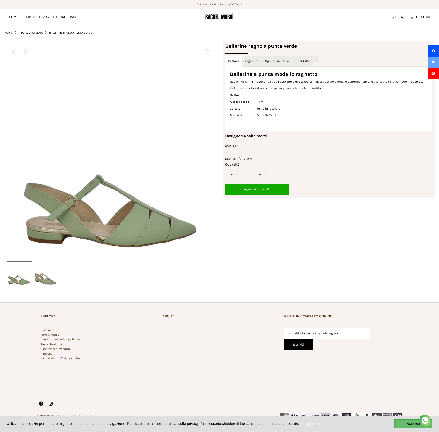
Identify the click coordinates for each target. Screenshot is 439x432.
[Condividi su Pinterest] (433, 73)
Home (8, 32)
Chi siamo (47, 330)
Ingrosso (46, 353)
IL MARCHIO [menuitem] (48, 17)
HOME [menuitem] (13, 17)
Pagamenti (252, 61)
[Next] (25, 52)
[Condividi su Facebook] (433, 51)
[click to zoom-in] (206, 52)
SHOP (26, 17)
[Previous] (14, 52)
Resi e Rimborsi (51, 344)
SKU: (228, 158)
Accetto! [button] (413, 424)
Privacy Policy (49, 334)
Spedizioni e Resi (277, 61)
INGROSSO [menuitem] (69, 17)
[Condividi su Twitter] (433, 62)
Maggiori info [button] (311, 424)
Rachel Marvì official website (60, 358)
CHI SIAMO (301, 61)
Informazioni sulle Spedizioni (60, 339)
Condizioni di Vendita (55, 349)
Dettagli (233, 61)
